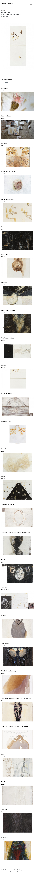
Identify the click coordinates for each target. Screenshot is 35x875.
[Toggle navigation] (31, 3)
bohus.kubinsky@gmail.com (13, 872)
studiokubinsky (7, 4)
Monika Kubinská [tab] (7, 79)
